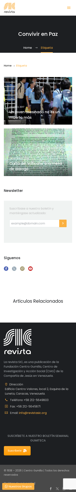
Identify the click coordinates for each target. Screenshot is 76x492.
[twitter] (14, 268)
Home (8, 65)
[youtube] (30, 268)
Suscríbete (15, 450)
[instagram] (22, 268)
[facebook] (6, 268)
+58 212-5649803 (36, 400)
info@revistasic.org (33, 413)
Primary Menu (68, 7)
